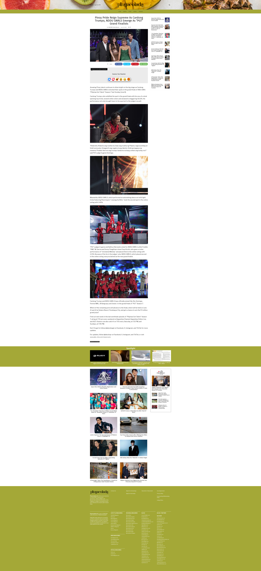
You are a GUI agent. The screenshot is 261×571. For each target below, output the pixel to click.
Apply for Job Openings (131, 490)
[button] (169, 4)
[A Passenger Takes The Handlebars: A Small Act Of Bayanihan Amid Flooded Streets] (167, 78)
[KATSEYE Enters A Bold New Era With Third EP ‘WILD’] (167, 43)
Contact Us (113, 490)
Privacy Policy (160, 493)
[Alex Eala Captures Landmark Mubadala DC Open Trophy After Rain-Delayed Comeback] (154, 401)
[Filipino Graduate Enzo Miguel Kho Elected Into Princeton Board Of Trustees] (167, 86)
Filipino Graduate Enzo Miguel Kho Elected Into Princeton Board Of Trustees (157, 86)
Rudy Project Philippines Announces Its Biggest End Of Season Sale (99, 363)
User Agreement (161, 490)
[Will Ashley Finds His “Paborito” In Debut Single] (167, 71)
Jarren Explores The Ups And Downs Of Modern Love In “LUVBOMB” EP (157, 50)
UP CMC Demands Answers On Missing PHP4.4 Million (161, 363)
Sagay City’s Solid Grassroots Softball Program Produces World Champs (163, 394)
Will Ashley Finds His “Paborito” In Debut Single (156, 71)
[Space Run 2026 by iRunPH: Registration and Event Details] (167, 20)
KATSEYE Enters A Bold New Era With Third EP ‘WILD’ (157, 43)
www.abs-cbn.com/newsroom (100, 337)
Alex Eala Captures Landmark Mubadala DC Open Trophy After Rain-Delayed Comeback (163, 401)
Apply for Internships (130, 493)
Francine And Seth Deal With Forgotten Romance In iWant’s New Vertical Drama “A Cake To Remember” (157, 27)
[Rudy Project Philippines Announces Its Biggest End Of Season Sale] (99, 355)
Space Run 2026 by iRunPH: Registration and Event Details (157, 19)
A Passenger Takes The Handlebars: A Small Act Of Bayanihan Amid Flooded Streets (157, 78)
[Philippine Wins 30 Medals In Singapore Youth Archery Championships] (154, 407)
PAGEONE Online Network (113, 27)
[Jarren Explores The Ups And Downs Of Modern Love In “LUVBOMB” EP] (167, 50)
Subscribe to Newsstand (147, 490)
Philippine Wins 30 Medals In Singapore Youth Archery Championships (162, 407)
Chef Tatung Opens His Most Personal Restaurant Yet (120, 363)
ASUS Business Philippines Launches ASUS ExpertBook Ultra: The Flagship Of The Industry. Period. (141, 363)
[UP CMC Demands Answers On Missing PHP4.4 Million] (161, 355)
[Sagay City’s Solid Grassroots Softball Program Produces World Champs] (154, 395)
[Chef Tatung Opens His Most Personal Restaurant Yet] (120, 355)
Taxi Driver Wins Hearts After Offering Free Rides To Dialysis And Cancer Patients (157, 57)
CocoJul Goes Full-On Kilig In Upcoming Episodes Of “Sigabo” (157, 64)
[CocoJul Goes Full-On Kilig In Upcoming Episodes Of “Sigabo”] (167, 65)
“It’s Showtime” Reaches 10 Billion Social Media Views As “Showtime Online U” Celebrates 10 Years (157, 36)
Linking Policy (160, 500)
